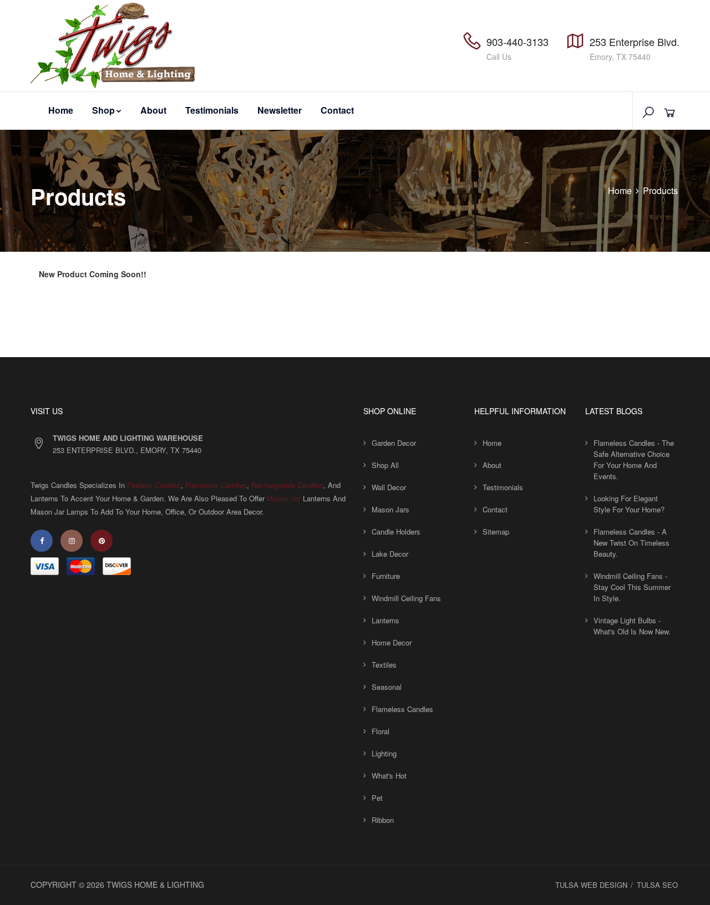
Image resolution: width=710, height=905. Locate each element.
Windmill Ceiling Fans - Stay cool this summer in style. (632, 587)
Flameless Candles (216, 485)
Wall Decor (389, 487)
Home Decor (392, 642)
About (153, 110)
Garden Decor (394, 443)
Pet (377, 797)
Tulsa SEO (657, 884)
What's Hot (389, 775)
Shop (103, 110)
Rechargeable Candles (287, 485)
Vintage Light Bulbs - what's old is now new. (632, 626)
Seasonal (387, 687)
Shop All (385, 465)
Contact (337, 110)
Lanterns (385, 620)
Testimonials (212, 110)
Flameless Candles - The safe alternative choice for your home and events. (634, 459)
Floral (380, 731)
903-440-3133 (517, 41)
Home (60, 110)
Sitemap (496, 531)
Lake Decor (390, 553)
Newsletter (279, 110)
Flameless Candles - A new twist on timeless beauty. (632, 542)
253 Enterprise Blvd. (634, 41)
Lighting (384, 753)
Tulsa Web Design (591, 884)
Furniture (386, 576)
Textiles (384, 664)
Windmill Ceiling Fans (406, 598)
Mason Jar (284, 498)
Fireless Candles (154, 485)
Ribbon (383, 820)
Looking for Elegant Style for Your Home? (629, 504)
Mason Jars (390, 509)
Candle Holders (396, 531)
